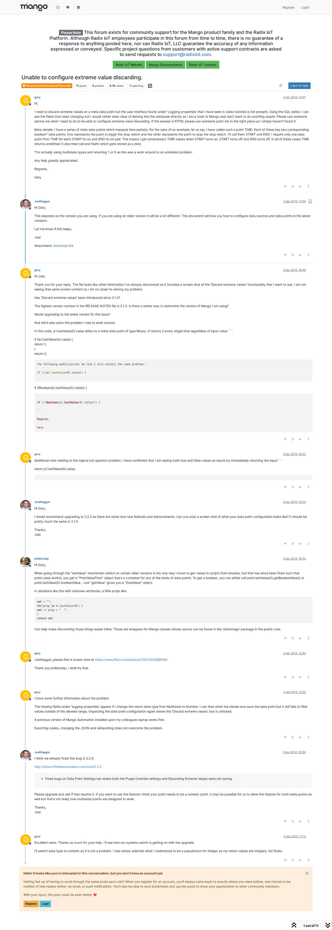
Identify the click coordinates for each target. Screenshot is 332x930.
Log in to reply (299, 85)
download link (63, 246)
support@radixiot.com (187, 54)
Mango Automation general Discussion (48, 85)
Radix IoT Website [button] (129, 65)
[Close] (307, 873)
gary (37, 97)
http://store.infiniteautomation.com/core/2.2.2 (67, 767)
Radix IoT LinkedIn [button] (202, 65)
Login (45, 903)
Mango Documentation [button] (165, 65)
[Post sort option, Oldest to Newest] (281, 86)
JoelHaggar (42, 201)
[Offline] (27, 204)
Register (31, 903)
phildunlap (41, 558)
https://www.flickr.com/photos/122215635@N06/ (131, 659)
